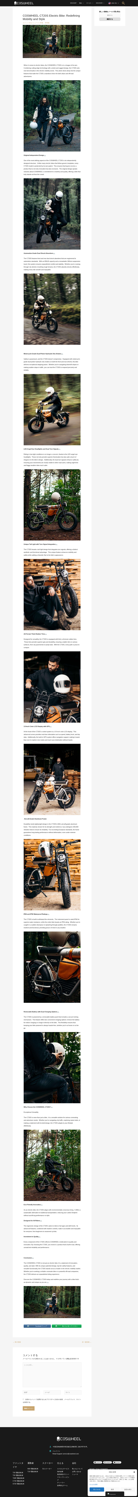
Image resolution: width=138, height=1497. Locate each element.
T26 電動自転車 (18, 1475)
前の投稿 (17, 1342)
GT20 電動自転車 (18, 1484)
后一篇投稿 (86, 1342)
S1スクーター (47, 1469)
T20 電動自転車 (18, 1472)
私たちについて (77, 1469)
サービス (88, 3)
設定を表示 (127, 1489)
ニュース (36, 23)
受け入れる (96, 1489)
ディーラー (61, 1482)
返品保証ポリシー (63, 1474)
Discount (73, 3)
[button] (134, 1472)
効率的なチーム (62, 1485)
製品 (80, 3)
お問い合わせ (76, 1471)
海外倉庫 (60, 1471)
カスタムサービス (63, 1469)
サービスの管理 (93, 1484)
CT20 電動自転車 (18, 1481)
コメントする (27, 23)
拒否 (112, 1489)
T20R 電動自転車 (18, 1478)
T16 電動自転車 (33, 1471)
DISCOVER (99, 3)
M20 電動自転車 (33, 1469)
